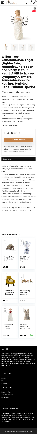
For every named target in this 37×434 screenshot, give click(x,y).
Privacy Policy (6, 392)
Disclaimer (5, 398)
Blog (2, 381)
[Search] (25, 2)
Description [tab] (7, 159)
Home (3, 378)
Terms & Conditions (8, 395)
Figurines (15, 126)
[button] (35, 8)
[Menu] (2, 2)
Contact (4, 384)
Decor (10, 126)
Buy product (18, 140)
